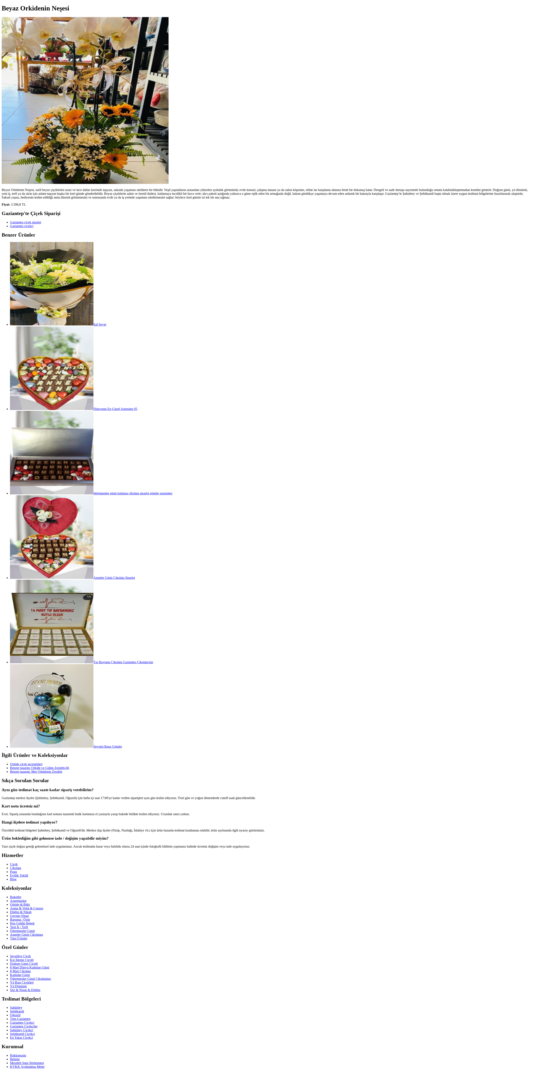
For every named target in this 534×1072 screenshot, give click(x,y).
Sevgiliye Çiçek (20, 956)
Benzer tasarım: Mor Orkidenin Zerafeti (36, 771)
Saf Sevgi (99, 324)
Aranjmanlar (18, 901)
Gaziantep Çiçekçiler (24, 1026)
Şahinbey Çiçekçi (21, 1030)
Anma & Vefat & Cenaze (26, 908)
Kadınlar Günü (20, 975)
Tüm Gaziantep (20, 1019)
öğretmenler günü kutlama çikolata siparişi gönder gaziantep (132, 493)
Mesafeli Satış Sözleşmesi (27, 1063)
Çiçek (14, 864)
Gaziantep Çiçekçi (22, 1022)
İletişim (15, 1059)
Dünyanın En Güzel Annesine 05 (115, 409)
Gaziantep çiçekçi (21, 226)
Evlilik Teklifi (19, 875)
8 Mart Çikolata (20, 971)
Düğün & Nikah (20, 912)
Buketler (15, 897)
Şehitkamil (17, 1011)
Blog (13, 879)
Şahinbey (16, 1007)
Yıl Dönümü (18, 986)
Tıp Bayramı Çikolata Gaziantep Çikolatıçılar (123, 662)
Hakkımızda (18, 1055)
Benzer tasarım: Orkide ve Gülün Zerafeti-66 (39, 768)
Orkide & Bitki (20, 904)
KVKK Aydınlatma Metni (27, 1066)
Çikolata (15, 868)
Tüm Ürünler (18, 938)
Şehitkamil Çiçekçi (22, 1034)
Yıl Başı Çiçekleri (22, 982)
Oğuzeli (15, 1015)
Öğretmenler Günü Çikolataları (30, 978)
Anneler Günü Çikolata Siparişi (114, 577)
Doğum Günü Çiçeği (24, 963)
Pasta (13, 871)
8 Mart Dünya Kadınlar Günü (29, 967)
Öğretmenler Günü (22, 931)
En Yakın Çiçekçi (21, 1037)
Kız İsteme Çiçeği (22, 960)
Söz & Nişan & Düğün (25, 990)
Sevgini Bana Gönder (107, 746)
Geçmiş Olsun (19, 916)
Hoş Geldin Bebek (22, 923)
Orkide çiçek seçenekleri (26, 764)
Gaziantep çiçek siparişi (25, 222)
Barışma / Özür (20, 919)
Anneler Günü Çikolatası (26, 934)
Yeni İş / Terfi (19, 927)
